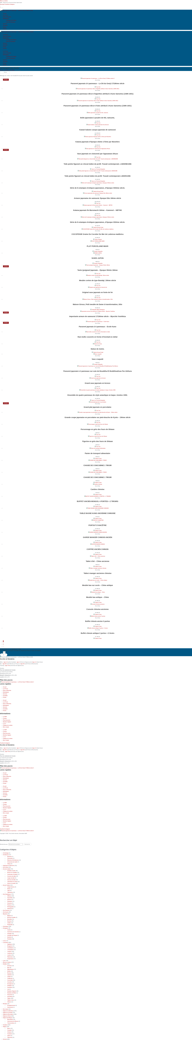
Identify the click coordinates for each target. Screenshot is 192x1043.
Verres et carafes (11, 883)
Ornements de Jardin (12, 861)
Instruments (10, 1007)
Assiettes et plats (11, 870)
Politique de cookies (7, 725)
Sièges (4, 1026)
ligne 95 (23, 663)
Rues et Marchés (7, 16)
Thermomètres (10, 1023)
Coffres (9, 976)
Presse (4, 27)
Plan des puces (6, 720)
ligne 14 (35, 662)
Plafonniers (10, 956)
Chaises (9, 1032)
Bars (8, 967)
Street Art (9, 908)
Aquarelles (9, 897)
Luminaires (5, 942)
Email (1, 652)
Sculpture (5, 1024)
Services (5, 23)
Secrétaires (10, 996)
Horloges (9, 933)
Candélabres (10, 947)
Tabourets (9, 1037)
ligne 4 (18, 662)
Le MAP (5, 716)
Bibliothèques (10, 969)
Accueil (4, 13)
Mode (8, 888)
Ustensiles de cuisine (12, 881)
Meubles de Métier (11, 992)
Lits (8, 989)
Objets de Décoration (8, 1014)
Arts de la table (6, 869)
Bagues (9, 915)
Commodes (10, 980)
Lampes (9, 951)
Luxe (4, 960)
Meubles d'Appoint (11, 991)
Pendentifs (9, 924)
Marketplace (6, 18)
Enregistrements (11, 1005)
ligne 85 (4, 663)
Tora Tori (98, 87)
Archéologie (6, 853)
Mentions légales (7, 721)
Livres (4, 940)
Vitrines (9, 1001)
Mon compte (6, 727)
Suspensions (10, 958)
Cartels (9, 929)
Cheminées (10, 858)
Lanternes (9, 953)
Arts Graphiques (7, 894)
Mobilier (5, 964)
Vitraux (9, 863)
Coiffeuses (9, 978)
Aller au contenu (4, 0)
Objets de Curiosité (7, 1012)
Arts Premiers (6, 910)
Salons (9, 1035)
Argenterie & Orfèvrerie (8, 865)
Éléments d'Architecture (13, 860)
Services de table (11, 879)
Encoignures (10, 983)
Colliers (9, 922)
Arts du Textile (6, 885)
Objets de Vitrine (7, 1016)
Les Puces (5, 15)
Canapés (9, 1030)
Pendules (9, 939)
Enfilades (9, 985)
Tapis (8, 890)
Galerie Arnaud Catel (98, 191)
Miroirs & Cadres (7, 962)
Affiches (9, 896)
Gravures (9, 903)
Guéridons (9, 987)
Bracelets (9, 919)
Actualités (5, 25)
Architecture (6, 854)
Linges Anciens (10, 886)
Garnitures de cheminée (13, 931)
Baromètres (10, 1019)
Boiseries (9, 856)
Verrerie (5, 1039)
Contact (5, 29)
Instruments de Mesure (12, 1021)
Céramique (5, 926)
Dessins (9, 899)
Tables (8, 998)
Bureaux (9, 973)
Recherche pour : (4, 844)
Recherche (27, 844)
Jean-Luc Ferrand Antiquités (98, 169)
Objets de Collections (8, 1010)
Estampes (9, 901)
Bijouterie (5, 913)
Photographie (10, 906)
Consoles (9, 982)
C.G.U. (4, 723)
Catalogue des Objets (11, 20)
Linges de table (11, 878)
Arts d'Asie (5, 867)
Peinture (9, 905)
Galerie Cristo (98, 458)
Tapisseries (10, 892)
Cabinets (9, 974)
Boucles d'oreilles (11, 917)
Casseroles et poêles (12, 874)
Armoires (9, 965)
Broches (9, 921)
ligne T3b (7, 665)
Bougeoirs (9, 946)
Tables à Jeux (10, 1000)
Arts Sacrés (5, 912)
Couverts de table (11, 876)
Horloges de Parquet (12, 935)
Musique (5, 1003)
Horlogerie (5, 928)
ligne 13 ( (6, 662)
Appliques (9, 944)
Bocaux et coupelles (12, 872)
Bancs (8, 1028)
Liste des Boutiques (10, 22)
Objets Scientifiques (7, 1017)
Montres (9, 937)
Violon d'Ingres (98, 239)
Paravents (9, 994)
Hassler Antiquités (98, 251)
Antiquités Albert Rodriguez (98, 309)
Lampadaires (10, 949)
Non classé (5, 1009)
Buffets (9, 971)
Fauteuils (9, 1033)
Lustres (9, 955)
